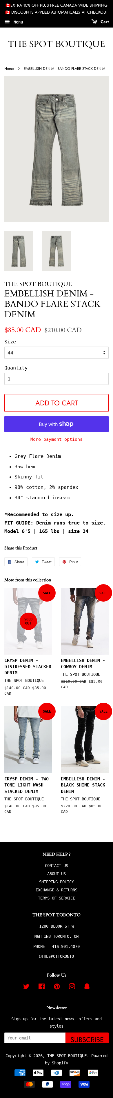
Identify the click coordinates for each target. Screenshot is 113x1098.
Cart (104, 21)
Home (9, 68)
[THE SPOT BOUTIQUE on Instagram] (72, 987)
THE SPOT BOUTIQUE (56, 44)
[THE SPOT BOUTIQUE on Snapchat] (87, 987)
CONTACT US (56, 865)
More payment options (56, 439)
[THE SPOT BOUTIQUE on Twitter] (26, 987)
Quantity (16, 368)
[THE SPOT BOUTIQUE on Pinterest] (57, 987)
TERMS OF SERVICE (56, 898)
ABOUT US (56, 873)
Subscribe (87, 1039)
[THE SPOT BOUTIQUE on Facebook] (41, 987)
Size (10, 342)
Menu (17, 21)
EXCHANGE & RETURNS (56, 890)
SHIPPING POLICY (56, 882)
